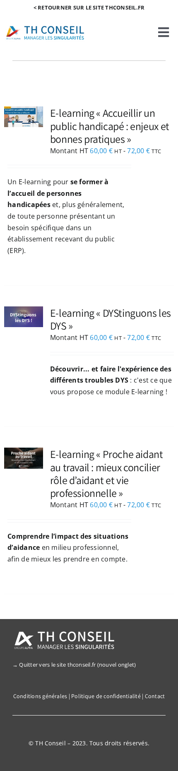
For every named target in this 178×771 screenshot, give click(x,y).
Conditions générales (40, 696)
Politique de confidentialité (106, 696)
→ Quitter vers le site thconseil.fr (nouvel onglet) (74, 664)
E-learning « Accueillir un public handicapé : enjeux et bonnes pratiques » (109, 125)
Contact (155, 696)
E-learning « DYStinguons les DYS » (110, 319)
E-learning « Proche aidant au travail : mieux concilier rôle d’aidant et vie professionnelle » (106, 473)
